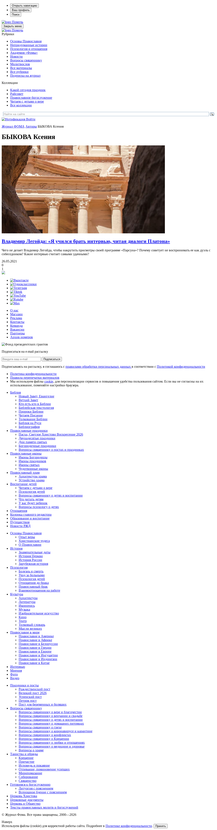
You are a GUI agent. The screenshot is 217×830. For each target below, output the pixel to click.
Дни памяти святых (33, 442)
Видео (14, 678)
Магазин (16, 314)
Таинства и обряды (24, 754)
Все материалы (21, 68)
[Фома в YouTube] (18, 295)
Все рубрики (19, 72)
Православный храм (25, 472)
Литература (27, 602)
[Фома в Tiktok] (16, 292)
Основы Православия (26, 41)
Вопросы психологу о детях (39, 507)
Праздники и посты (24, 685)
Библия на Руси (30, 423)
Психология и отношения (28, 49)
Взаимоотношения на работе (39, 590)
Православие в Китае (34, 663)
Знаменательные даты (34, 552)
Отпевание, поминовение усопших (44, 769)
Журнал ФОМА (13, 126)
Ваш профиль (21, 10)
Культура (16, 594)
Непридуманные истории (28, 45)
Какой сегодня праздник (28, 90)
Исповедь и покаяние (34, 765)
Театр (23, 621)
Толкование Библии (33, 419)
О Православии (30, 544)
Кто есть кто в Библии (35, 404)
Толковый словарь (32, 625)
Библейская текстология (36, 407)
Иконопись (27, 605)
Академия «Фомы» (24, 52)
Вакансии (17, 329)
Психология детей (32, 491)
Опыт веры (27, 537)
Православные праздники (29, 430)
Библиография (29, 427)
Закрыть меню (12, 26)
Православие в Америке (36, 636)
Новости (16, 56)
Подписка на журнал (25, 75)
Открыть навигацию (24, 5)
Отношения (18, 510)
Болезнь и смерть (31, 571)
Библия (15, 392)
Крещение (26, 758)
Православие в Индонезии (38, 659)
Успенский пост (30, 697)
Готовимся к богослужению (30, 784)
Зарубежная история (33, 563)
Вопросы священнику (26, 60)
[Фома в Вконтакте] (19, 280)
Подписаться (51, 359)
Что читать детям (31, 499)
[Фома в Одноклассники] (23, 284)
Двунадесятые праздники (37, 438)
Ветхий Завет (28, 400)
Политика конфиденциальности (33, 374)
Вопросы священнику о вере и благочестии (50, 712)
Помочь (17, 22)
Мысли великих (30, 628)
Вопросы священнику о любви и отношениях (52, 742)
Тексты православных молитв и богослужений (44, 807)
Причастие (26, 761)
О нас (14, 310)
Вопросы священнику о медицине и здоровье (52, 746)
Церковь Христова (23, 796)
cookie (48, 381)
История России (30, 560)
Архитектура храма (33, 476)
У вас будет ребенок (33, 503)
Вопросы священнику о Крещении (44, 739)
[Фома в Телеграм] (18, 288)
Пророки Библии (31, 411)
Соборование (28, 777)
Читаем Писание (31, 415)
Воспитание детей (23, 484)
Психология (19, 567)
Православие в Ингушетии (38, 655)
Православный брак (33, 586)
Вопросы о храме (31, 750)
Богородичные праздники (37, 446)
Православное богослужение (31, 97)
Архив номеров (21, 337)
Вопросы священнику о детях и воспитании (51, 495)
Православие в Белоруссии (38, 644)
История (16, 548)
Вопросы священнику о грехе (40, 727)
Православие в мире (25, 632)
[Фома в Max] (15, 303)
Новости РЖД (20, 526)
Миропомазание (30, 773)
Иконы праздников (32, 461)
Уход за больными (32, 575)
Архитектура (28, 598)
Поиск (15, 14)
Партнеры (17, 333)
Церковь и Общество (25, 803)
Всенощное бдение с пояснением (43, 792)
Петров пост (28, 700)
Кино (22, 617)
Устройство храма (32, 480)
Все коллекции (21, 105)
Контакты (17, 322)
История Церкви (31, 556)
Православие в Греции (35, 647)
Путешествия (19, 522)
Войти (30, 119)
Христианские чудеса (34, 541)
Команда (16, 325)
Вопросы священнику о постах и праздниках (51, 449)
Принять (160, 826)
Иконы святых (29, 465)
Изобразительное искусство (39, 613)
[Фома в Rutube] (16, 299)
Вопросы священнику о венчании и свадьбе (50, 716)
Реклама (16, 318)
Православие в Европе (35, 651)
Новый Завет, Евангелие (36, 396)
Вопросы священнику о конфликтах (45, 735)
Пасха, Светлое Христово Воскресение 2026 (51, 434)
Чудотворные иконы (33, 469)
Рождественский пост (34, 689)
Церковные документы (26, 800)
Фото (14, 674)
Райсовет (16, 94)
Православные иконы (26, 453)
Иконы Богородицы (33, 457)
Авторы (31, 126)
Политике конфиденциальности (129, 826)
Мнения (16, 670)
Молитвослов (20, 64)
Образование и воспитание (30, 518)
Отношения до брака (34, 583)
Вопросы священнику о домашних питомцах (51, 723)
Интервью (17, 666)
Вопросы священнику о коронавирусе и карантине (55, 731)
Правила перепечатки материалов (34, 377)
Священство (27, 781)
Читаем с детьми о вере (27, 101)
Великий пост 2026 (33, 693)
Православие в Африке (35, 640)
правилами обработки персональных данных (98, 366)
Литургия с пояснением (36, 788)
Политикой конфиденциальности (181, 366)
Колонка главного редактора (30, 514)
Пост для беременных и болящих (43, 704)
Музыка (24, 609)
